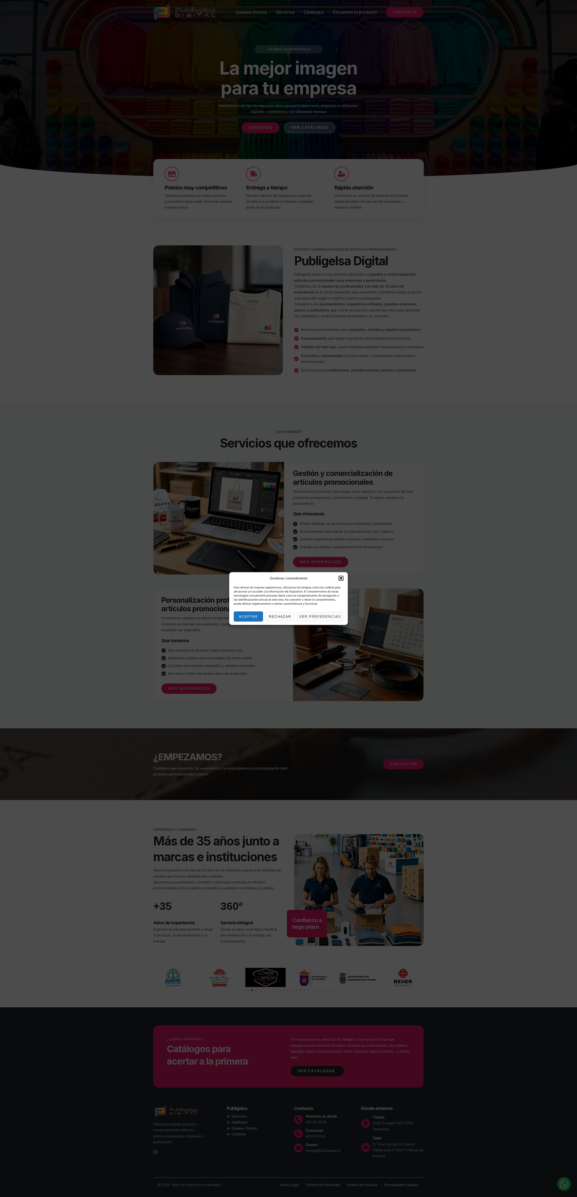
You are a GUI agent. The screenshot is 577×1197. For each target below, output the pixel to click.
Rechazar (280, 616)
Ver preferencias (320, 616)
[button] (341, 578)
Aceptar (248, 616)
